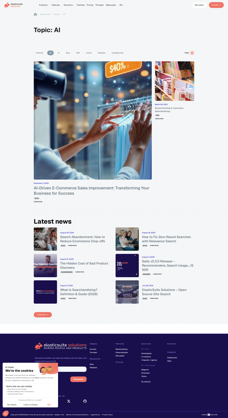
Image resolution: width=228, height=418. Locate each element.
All (50, 53)
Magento (145, 370)
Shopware (145, 373)
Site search (120, 356)
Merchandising (121, 349)
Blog (68, 53)
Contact (93, 349)
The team (93, 352)
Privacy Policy (107, 415)
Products (171, 352)
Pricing (119, 362)
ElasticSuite (172, 358)
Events (89, 53)
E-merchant (146, 357)
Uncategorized (117, 53)
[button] (5, 413)
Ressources (45, 14)
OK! (49, 404)
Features (120, 344)
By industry (146, 382)
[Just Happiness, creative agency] (209, 415)
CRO (78, 53)
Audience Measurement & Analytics (20, 391)
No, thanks (11, 404)
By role (145, 349)
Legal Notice (95, 415)
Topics (57, 14)
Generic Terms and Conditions (77, 415)
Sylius (143, 376)
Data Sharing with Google (16, 389)
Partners (171, 344)
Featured (39, 53)
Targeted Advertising (15, 394)
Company (93, 344)
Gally (169, 361)
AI (59, 53)
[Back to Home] (20, 5)
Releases (101, 53)
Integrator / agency (149, 360)
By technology (148, 365)
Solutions (146, 344)
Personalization (122, 352)
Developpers (146, 353)
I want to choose (30, 404)
